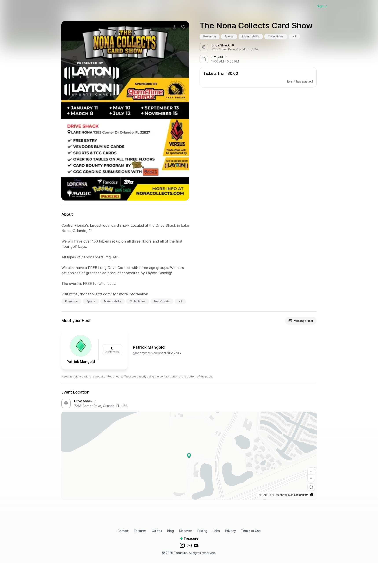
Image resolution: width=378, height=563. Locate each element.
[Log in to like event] (183, 27)
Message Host (303, 320)
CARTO (266, 495)
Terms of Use (251, 531)
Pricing (202, 531)
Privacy (230, 531)
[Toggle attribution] (311, 494)
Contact (123, 531)
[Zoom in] (311, 471)
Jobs (216, 531)
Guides (157, 531)
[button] (189, 455)
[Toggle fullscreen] (311, 487)
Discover (185, 531)
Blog (170, 531)
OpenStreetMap (284, 495)
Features (140, 531)
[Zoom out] (311, 478)
